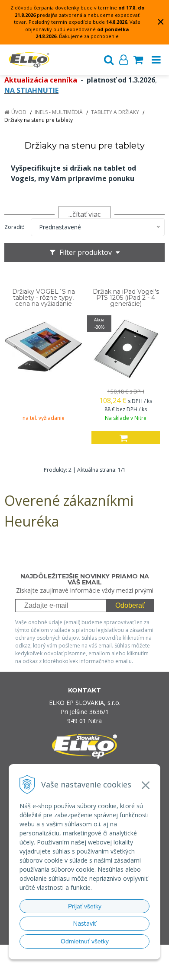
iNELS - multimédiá (59, 112)
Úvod (18, 112)
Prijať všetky (84, 906)
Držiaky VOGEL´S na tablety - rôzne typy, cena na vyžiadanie (43, 298)
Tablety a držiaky (115, 112)
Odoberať (130, 605)
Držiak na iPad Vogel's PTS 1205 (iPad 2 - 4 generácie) (126, 298)
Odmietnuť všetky (85, 941)
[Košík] (138, 59)
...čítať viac (84, 214)
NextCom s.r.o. (101, 960)
